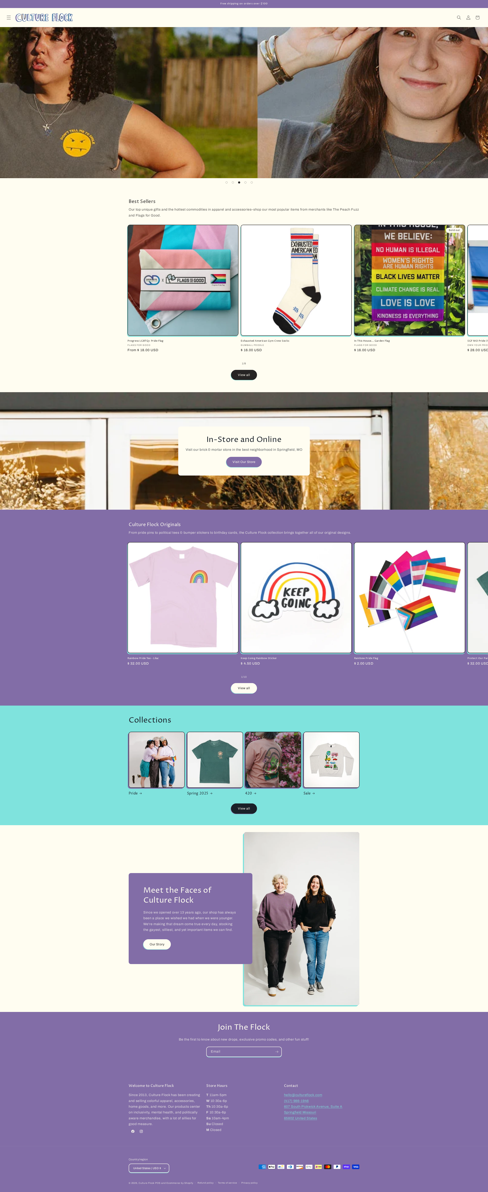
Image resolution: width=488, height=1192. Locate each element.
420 (248, 793)
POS (158, 1183)
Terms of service (227, 1183)
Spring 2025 (198, 793)
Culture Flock (147, 1183)
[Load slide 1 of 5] (226, 182)
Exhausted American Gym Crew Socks (265, 341)
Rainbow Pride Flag (366, 658)
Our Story (157, 944)
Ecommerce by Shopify (179, 1183)
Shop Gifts (143, 154)
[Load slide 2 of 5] (233, 182)
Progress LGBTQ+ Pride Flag (146, 341)
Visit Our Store (244, 462)
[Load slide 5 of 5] (252, 182)
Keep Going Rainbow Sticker (259, 658)
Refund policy (205, 1183)
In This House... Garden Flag (372, 341)
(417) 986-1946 (296, 1101)
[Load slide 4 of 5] (245, 182)
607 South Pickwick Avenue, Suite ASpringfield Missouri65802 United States (313, 1112)
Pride (133, 793)
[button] (8, 17)
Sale (307, 793)
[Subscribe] (276, 1052)
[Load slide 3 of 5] (239, 182)
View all (244, 375)
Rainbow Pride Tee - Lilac (143, 658)
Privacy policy (249, 1183)
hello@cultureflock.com (303, 1095)
